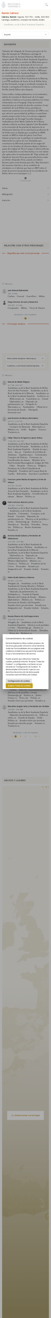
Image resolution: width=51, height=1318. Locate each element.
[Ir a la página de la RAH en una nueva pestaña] (4, 4)
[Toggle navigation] (46, 5)
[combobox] (25, 34)
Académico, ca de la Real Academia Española (24, 24)
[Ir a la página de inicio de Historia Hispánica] (13, 4)
